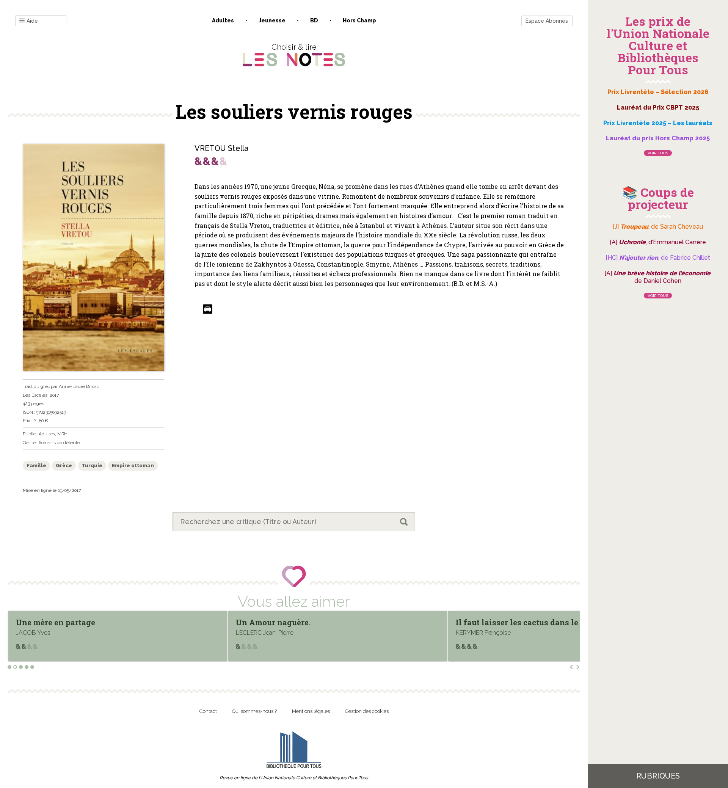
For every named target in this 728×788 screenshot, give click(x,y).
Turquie (92, 465)
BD (314, 20)
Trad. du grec (36, 386)
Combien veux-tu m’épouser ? (512, 622)
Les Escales (35, 395)
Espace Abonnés (547, 21)
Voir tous (658, 153)
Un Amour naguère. (53, 622)
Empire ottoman (133, 465)
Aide (32, 21)
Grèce (64, 465)
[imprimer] (207, 309)
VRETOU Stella (221, 148)
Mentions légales (311, 711)
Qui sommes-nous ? (254, 711)
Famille (36, 465)
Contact (208, 711)
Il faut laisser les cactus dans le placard (313, 622)
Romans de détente (59, 442)
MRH (62, 433)
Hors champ (359, 20)
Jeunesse (272, 20)
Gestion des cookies (367, 711)
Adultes (223, 20)
